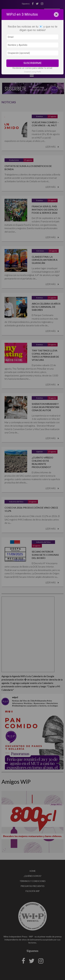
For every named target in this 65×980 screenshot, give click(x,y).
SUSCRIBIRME (32, 63)
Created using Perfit (32, 72)
